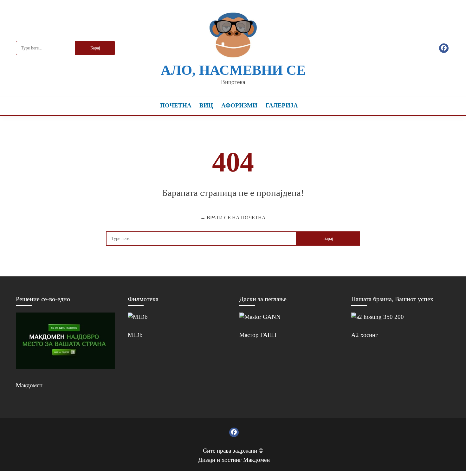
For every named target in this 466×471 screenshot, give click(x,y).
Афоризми (239, 105)
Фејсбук (444, 48)
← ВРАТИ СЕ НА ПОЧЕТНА (233, 217)
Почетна (175, 105)
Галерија (282, 105)
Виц (206, 105)
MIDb (135, 335)
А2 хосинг (364, 335)
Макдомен (29, 385)
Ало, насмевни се (233, 70)
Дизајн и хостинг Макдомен (234, 459)
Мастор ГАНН (257, 335)
